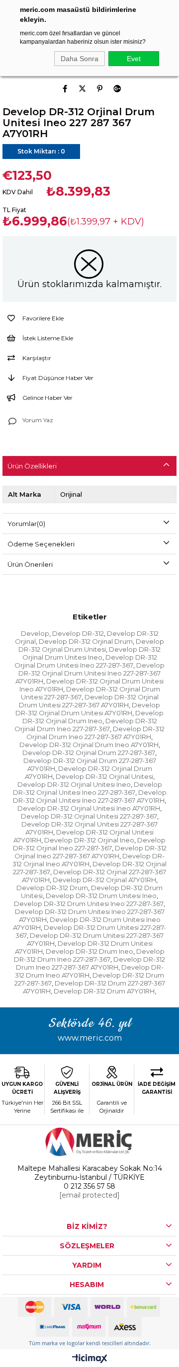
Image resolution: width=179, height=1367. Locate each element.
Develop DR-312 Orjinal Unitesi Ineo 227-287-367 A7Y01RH (90, 796)
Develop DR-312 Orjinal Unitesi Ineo (74, 784)
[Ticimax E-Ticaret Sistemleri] (89, 1359)
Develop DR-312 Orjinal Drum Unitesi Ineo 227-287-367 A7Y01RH (90, 673)
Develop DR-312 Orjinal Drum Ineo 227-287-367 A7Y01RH (95, 733)
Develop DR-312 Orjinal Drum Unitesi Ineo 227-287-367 (85, 661)
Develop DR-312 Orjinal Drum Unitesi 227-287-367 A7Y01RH (89, 701)
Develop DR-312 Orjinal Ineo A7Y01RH (88, 860)
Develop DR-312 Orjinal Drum (86, 641)
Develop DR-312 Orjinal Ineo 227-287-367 (89, 844)
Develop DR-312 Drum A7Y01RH (104, 991)
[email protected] (89, 1195)
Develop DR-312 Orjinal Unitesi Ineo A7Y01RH (88, 808)
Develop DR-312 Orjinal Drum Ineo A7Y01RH (89, 745)
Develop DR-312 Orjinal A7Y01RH (104, 880)
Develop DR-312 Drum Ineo (89, 951)
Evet (134, 59)
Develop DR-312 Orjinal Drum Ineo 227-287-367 (85, 725)
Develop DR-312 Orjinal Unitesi (104, 776)
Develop (35, 633)
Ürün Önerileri (30, 564)
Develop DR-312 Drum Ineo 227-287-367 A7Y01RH (91, 963)
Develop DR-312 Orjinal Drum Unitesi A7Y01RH (87, 709)
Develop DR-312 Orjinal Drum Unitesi (91, 645)
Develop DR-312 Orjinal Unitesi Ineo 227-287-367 (87, 788)
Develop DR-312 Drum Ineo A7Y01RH (89, 971)
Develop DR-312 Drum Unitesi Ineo (101, 896)
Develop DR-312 (78, 633)
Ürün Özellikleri (32, 466)
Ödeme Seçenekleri (41, 544)
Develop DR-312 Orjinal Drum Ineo (93, 717)
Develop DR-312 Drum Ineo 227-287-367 (89, 955)
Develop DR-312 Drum (52, 888)
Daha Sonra (79, 59)
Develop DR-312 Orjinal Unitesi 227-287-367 (89, 816)
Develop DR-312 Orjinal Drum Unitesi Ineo (91, 653)
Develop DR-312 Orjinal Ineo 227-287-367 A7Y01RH (90, 852)
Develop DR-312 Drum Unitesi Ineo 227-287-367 (89, 904)
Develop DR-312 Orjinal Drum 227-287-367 (88, 753)
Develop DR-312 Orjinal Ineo (89, 840)
